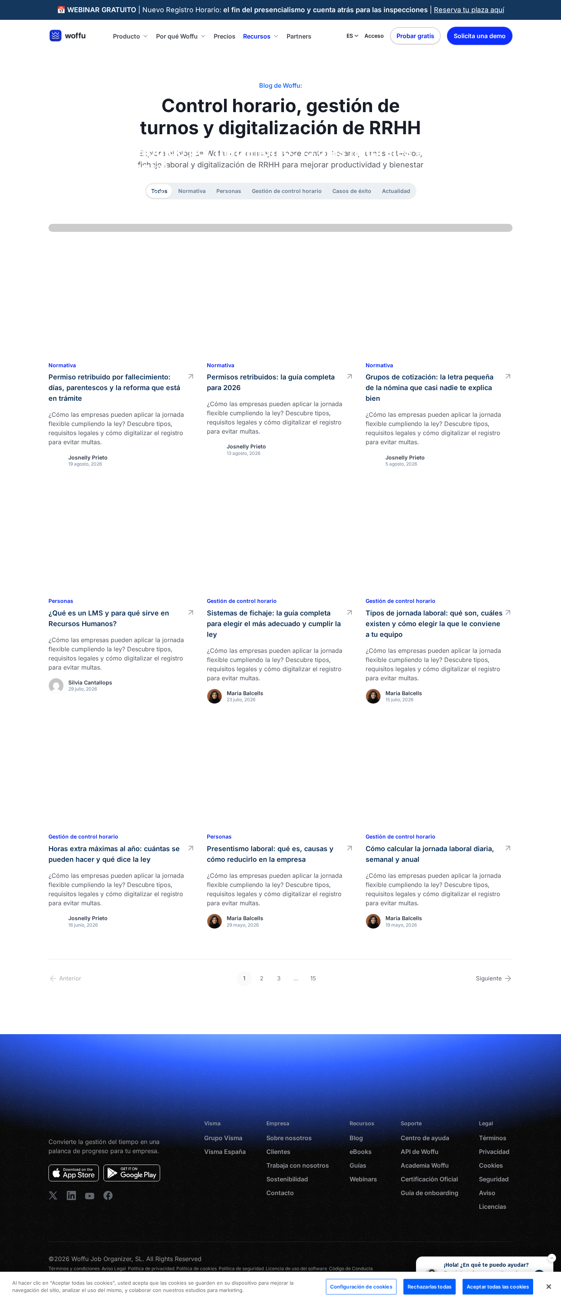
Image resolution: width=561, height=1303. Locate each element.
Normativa (485, 206)
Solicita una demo (480, 36)
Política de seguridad (241, 1268)
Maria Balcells (245, 693)
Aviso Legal (114, 1268)
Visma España (225, 1151)
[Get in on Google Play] (131, 1173)
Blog (356, 1138)
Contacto (280, 1193)
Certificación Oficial (429, 1179)
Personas (60, 601)
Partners (299, 36)
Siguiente (489, 978)
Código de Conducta (351, 1268)
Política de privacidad (151, 1268)
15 (313, 978)
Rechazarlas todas (429, 1287)
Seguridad (494, 1179)
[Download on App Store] (73, 1173)
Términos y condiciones (74, 1268)
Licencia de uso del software (296, 1268)
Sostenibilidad (287, 1179)
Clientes (278, 1151)
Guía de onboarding (429, 1193)
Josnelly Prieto (100, 206)
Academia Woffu (425, 1165)
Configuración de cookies (361, 1287)
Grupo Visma (223, 1138)
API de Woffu (419, 1151)
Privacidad (494, 1151)
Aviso (487, 1193)
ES (350, 35)
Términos (492, 1138)
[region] (280, 1287)
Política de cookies (196, 1268)
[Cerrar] (548, 1286)
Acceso (374, 35)
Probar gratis (415, 36)
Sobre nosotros (289, 1138)
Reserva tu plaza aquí (469, 10)
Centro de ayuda (425, 1138)
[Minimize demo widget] (552, 1258)
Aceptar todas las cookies (498, 1287)
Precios (224, 36)
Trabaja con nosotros (297, 1165)
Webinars (363, 1179)
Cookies (491, 1165)
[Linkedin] (53, 1195)
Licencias (492, 1206)
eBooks (361, 1151)
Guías (358, 1165)
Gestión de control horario (242, 601)
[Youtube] (89, 1195)
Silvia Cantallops (90, 682)
